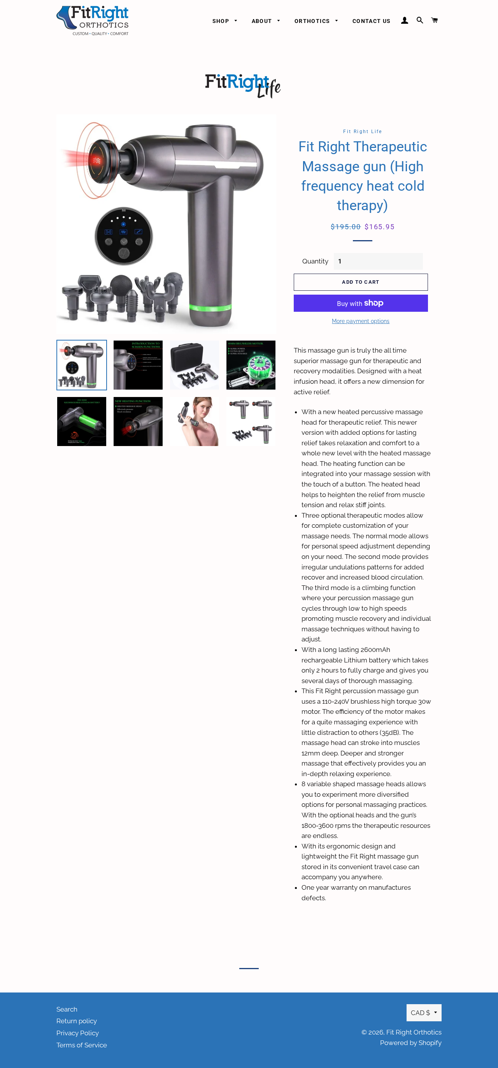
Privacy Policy (77, 1033)
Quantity (315, 261)
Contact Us (371, 21)
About (263, 21)
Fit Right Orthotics (414, 1032)
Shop (221, 21)
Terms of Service (81, 1045)
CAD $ (420, 1013)
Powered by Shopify (411, 1043)
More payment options (360, 321)
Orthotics (313, 21)
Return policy (76, 1021)
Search (66, 1009)
